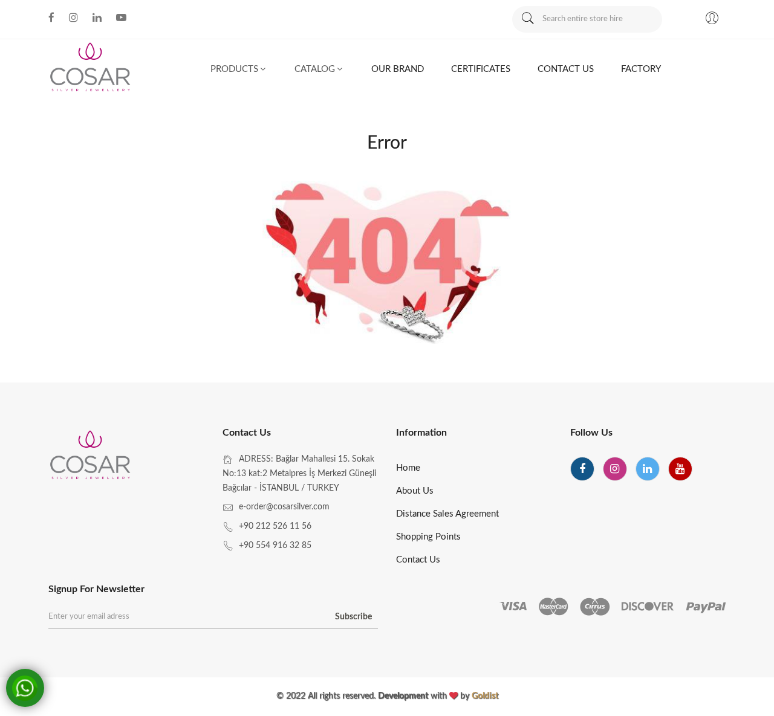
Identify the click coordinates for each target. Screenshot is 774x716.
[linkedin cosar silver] (97, 17)
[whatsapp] (27, 686)
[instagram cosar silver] (73, 17)
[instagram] (615, 469)
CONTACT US (566, 69)
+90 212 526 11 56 (275, 526)
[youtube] (680, 469)
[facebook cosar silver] (51, 17)
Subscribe (353, 617)
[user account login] (712, 20)
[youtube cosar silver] (121, 17)
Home (408, 467)
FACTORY (641, 69)
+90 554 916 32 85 (275, 545)
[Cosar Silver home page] (91, 457)
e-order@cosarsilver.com (284, 507)
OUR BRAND (397, 69)
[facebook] (582, 469)
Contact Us (418, 559)
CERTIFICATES (480, 69)
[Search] (527, 19)
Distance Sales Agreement (447, 513)
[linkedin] (648, 469)
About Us (415, 490)
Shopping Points (428, 536)
